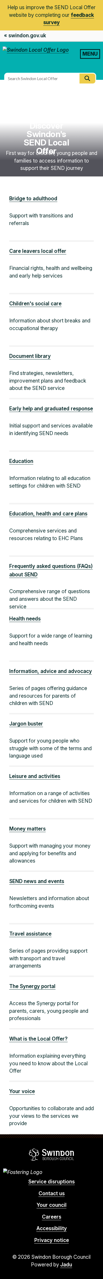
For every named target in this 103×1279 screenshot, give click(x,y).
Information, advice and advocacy (50, 671)
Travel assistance (30, 934)
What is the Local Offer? (38, 1039)
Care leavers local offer (37, 251)
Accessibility (51, 1228)
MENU (90, 54)
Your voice (22, 1091)
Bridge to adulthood (33, 199)
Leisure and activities (34, 776)
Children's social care (35, 304)
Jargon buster (26, 724)
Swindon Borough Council (51, 1154)
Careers (51, 1217)
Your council (52, 1205)
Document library (30, 356)
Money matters (27, 829)
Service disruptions (51, 1182)
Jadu (66, 1265)
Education (21, 461)
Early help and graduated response (51, 409)
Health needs (25, 619)
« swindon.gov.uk (25, 36)
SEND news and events (36, 881)
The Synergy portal (32, 986)
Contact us (52, 1194)
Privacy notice (51, 1240)
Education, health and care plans (48, 514)
